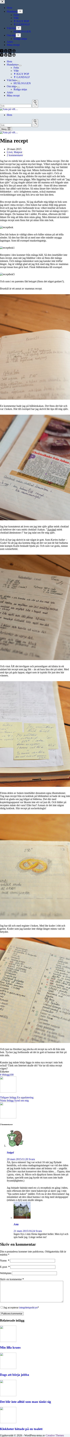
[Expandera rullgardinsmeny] (20, 65)
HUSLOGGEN (22, 83)
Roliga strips (20, 89)
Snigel (10, 1152)
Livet (9, 152)
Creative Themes (55, 1435)
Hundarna (12, 64)
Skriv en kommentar (12, 1279)
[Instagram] (2, 55)
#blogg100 (7, 1074)
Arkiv (10, 92)
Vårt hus (11, 80)
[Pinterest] (6, 55)
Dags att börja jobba (14, 1374)
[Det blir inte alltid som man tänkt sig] (8, 1395)
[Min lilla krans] (8, 1341)
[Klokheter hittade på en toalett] (8, 1422)
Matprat (18, 152)
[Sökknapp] (35, 104)
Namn (4, 1260)
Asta (16, 1224)
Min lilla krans (10, 1347)
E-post (5, 1266)
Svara (32, 1159)
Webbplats (5, 1273)
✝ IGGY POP (21, 73)
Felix (16, 67)
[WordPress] (14, 55)
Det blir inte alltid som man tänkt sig (25, 1401)
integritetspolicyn (28, 1307)
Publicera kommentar (11, 1313)
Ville (16, 70)
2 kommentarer (15, 155)
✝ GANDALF (22, 77)
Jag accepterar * (21, 1307)
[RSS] (10, 55)
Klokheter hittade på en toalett (21, 1429)
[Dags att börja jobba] (8, 1368)
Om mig (11, 86)
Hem (9, 61)
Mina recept (13, 95)
